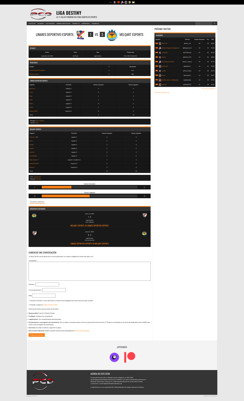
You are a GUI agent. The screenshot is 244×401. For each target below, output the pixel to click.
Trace (31, 92)
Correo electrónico (35, 290)
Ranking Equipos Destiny (63, 23)
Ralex (31, 103)
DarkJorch (165, 66)
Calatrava (165, 52)
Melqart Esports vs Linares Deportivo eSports (90, 225)
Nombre (32, 284)
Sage (31, 96)
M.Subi (32, 144)
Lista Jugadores (50, 23)
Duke (37, 122)
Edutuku (38, 179)
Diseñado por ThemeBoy (210, 396)
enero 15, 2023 (89, 214)
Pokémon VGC (95, 23)
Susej (163, 75)
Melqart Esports (34, 74)
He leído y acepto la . (44, 305)
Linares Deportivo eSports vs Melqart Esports (90, 243)
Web (30, 295)
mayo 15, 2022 (89, 232)
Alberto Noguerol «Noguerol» (170, 48)
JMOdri (164, 84)
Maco (31, 141)
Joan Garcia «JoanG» (168, 61)
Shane (164, 57)
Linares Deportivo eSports (37, 70)
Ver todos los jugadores (208, 88)
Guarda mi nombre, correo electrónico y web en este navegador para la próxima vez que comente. (61, 300)
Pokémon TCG (76, 23)
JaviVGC (32, 152)
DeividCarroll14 (34, 163)
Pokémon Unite (86, 23)
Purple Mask (33, 156)
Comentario (33, 260)
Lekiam (32, 148)
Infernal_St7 (37, 177)
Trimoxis (32, 137)
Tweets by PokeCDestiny (162, 92)
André (164, 71)
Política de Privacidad (50, 305)
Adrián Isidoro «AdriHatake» (170, 80)
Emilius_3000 (33, 111)
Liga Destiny (68, 12)
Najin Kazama (33, 160)
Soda (31, 100)
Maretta (32, 167)
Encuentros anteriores (37, 202)
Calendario (40, 23)
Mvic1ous (32, 88)
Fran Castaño (40, 120)
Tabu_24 (164, 43)
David (31, 107)
